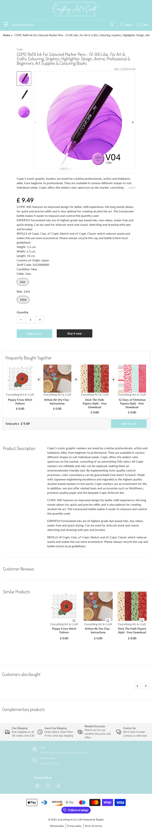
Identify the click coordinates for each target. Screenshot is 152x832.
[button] (6, 24)
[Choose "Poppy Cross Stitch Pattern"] (31, 368)
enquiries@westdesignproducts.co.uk (64, 752)
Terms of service (93, 825)
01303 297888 (49, 763)
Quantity (22, 312)
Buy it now (74, 333)
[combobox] (63, 24)
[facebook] (37, 785)
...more (130, 187)
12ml (23, 299)
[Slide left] (36, 122)
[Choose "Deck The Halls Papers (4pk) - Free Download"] (106, 368)
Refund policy (57, 825)
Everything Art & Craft (70, 819)
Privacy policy (74, 825)
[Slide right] (133, 122)
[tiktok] (58, 785)
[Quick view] (74, 620)
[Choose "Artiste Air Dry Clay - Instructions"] (68, 368)
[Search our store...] (111, 24)
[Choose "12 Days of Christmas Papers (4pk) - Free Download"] (143, 368)
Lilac (23, 281)
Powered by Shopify (93, 819)
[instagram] (48, 785)
